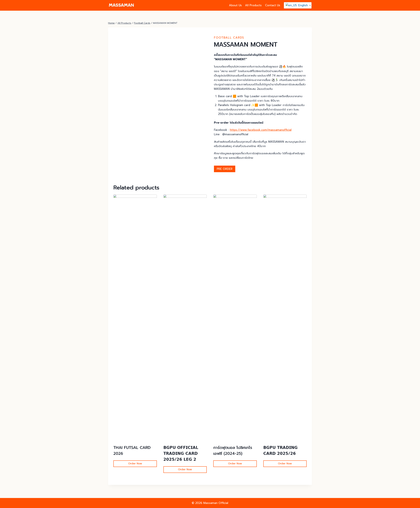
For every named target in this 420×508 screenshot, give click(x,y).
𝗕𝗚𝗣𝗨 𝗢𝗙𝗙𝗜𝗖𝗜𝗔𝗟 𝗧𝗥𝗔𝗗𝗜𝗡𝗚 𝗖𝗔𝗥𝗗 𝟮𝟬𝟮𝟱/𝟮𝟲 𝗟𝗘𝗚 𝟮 (180, 453)
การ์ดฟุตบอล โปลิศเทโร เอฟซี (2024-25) (232, 450)
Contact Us (272, 5)
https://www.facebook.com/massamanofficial (261, 130)
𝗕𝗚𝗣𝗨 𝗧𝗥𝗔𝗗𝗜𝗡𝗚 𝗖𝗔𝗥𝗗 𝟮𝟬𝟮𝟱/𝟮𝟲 (280, 450)
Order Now (135, 463)
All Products (253, 5)
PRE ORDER (224, 169)
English (302, 5)
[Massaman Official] (121, 5)
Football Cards (229, 37)
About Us (235, 5)
